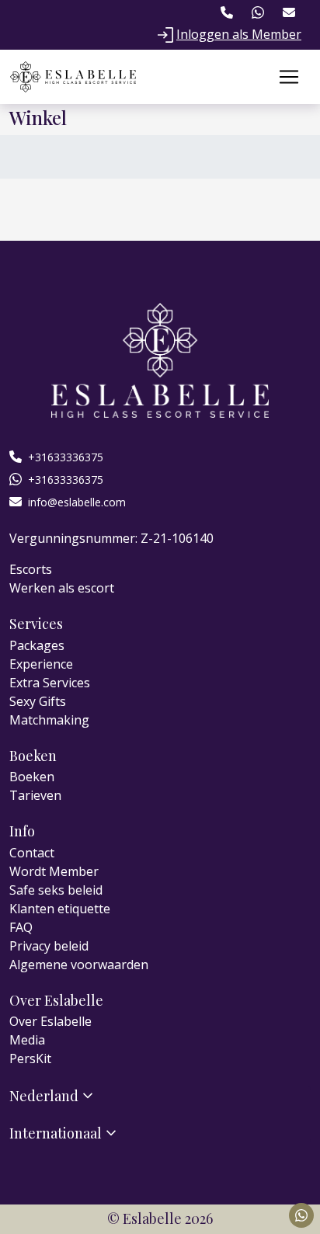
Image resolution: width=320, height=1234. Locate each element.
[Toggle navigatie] (289, 76)
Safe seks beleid (56, 890)
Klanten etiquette (59, 908)
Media (27, 1039)
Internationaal (55, 1133)
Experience (41, 664)
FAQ (21, 927)
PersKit (30, 1058)
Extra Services (49, 682)
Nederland (43, 1095)
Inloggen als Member (238, 34)
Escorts (30, 569)
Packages (36, 645)
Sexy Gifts (37, 701)
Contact (31, 852)
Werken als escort (61, 587)
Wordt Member (54, 871)
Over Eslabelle (50, 1021)
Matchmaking (49, 719)
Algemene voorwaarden (78, 964)
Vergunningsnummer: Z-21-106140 (111, 538)
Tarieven (35, 795)
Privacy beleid (49, 945)
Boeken (31, 776)
